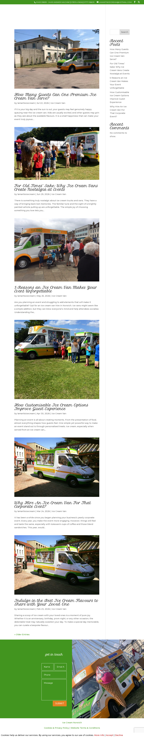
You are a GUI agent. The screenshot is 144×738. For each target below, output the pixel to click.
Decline (119, 735)
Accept (109, 735)
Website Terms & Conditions (85, 728)
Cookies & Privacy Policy (56, 728)
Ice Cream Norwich (72, 722)
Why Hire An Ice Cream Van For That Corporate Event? (52, 504)
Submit (59, 703)
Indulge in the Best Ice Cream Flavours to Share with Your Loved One (56, 602)
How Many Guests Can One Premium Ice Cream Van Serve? (55, 96)
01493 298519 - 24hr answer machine (53, 2)
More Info (99, 735)
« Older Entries (22, 634)
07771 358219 (89, 2)
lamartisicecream (26, 103)
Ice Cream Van (58, 103)
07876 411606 (76, 2)
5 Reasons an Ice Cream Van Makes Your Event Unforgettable (55, 289)
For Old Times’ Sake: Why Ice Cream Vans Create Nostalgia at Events (56, 187)
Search (124, 32)
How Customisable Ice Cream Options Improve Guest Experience (51, 407)
